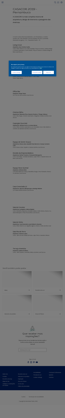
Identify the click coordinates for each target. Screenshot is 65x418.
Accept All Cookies (37, 72)
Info (41, 68)
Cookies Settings (16, 72)
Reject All (48, 72)
